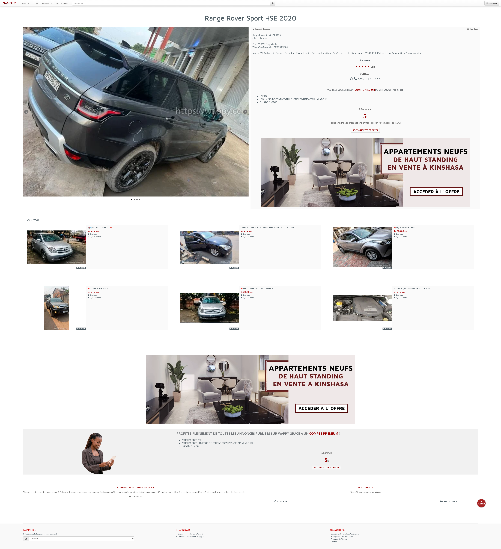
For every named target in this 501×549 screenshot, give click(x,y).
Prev (26, 112)
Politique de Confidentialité (342, 536)
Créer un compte (449, 501)
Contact (334, 542)
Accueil (26, 3)
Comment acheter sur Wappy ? (191, 536)
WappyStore (62, 3)
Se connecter (282, 501)
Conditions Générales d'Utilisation (345, 534)
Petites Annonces (43, 3)
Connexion (492, 3)
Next (245, 112)
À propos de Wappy (339, 539)
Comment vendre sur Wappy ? (190, 534)
